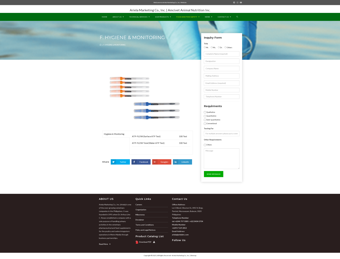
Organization (140, 209)
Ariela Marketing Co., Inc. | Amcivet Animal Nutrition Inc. (170, 10)
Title (206, 44)
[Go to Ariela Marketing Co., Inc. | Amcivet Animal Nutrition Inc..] (100, 45)
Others (229, 47)
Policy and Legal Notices (145, 230)
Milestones (140, 215)
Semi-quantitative (213, 120)
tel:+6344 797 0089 (180, 221)
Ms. (214, 47)
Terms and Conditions (144, 225)
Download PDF (145, 242)
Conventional (211, 123)
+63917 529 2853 (179, 228)
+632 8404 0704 (196, 221)
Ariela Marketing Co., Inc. (181, 255)
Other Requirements (213, 140)
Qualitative (210, 112)
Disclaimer (139, 220)
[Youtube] (240, 2)
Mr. (207, 47)
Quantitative (211, 116)
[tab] (116, 134)
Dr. (221, 47)
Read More (103, 244)
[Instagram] (237, 2)
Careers (138, 204)
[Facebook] (234, 2)
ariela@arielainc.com (180, 234)
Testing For (209, 128)
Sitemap (193, 255)
